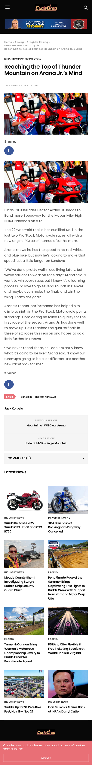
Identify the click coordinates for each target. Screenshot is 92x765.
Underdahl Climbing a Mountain (46, 443)
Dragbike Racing (59, 518)
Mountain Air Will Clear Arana (46, 425)
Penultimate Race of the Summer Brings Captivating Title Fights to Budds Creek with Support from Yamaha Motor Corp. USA (67, 588)
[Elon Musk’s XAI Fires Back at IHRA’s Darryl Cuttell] (68, 684)
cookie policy (13, 749)
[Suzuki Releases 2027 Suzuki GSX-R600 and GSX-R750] (24, 500)
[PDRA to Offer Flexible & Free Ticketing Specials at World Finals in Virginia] (68, 621)
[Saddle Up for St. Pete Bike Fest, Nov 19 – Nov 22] (24, 684)
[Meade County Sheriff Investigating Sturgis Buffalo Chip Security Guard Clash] (24, 554)
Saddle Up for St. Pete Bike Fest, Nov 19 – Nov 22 (22, 709)
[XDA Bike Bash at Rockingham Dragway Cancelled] (68, 500)
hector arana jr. (45, 397)
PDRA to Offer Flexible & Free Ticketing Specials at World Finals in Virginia (66, 648)
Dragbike (26, 397)
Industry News (14, 518)
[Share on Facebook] (9, 150)
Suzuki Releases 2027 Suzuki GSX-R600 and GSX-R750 (24, 527)
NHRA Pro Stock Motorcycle (22, 59)
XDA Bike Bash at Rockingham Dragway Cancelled (64, 527)
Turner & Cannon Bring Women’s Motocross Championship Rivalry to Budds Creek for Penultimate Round (22, 652)
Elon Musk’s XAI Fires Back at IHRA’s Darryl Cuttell (66, 709)
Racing (53, 572)
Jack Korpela (12, 85)
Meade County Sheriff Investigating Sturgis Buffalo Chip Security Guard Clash (19, 583)
